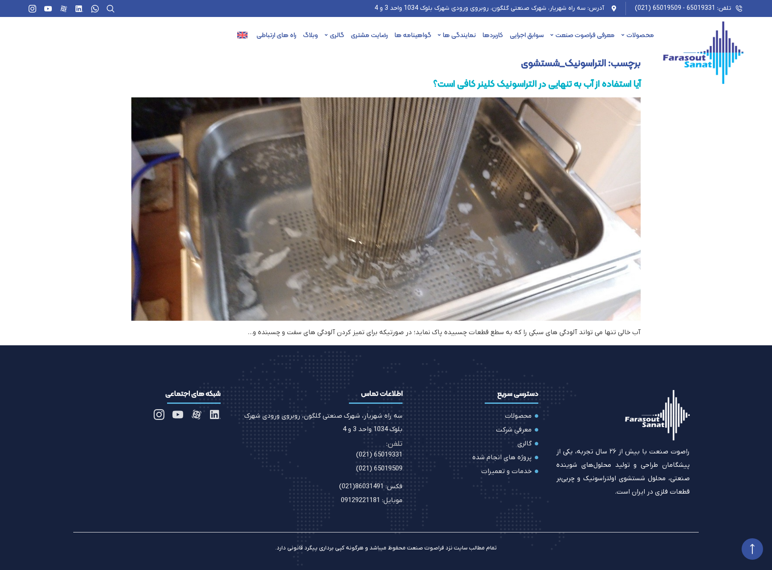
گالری (337, 34)
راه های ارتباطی (276, 34)
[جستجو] (110, 9)
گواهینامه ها (412, 34)
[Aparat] (63, 9)
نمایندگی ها (459, 34)
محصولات (640, 34)
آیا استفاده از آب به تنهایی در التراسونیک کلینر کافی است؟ (537, 83)
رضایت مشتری (369, 34)
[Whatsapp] (95, 9)
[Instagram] (32, 9)
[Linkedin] (79, 9)
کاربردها (492, 34)
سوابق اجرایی (527, 34)
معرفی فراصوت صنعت (585, 34)
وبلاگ (310, 34)
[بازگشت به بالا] (752, 549)
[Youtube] (48, 9)
